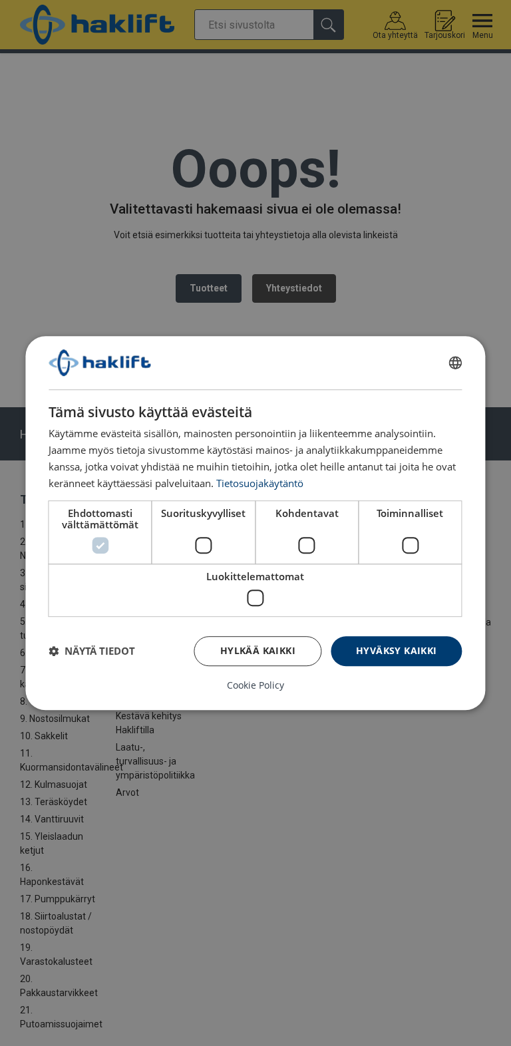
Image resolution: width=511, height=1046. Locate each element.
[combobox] (455, 362)
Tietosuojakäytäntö (259, 483)
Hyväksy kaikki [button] (396, 650)
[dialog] (255, 523)
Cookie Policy (255, 685)
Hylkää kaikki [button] (257, 650)
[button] (92, 650)
